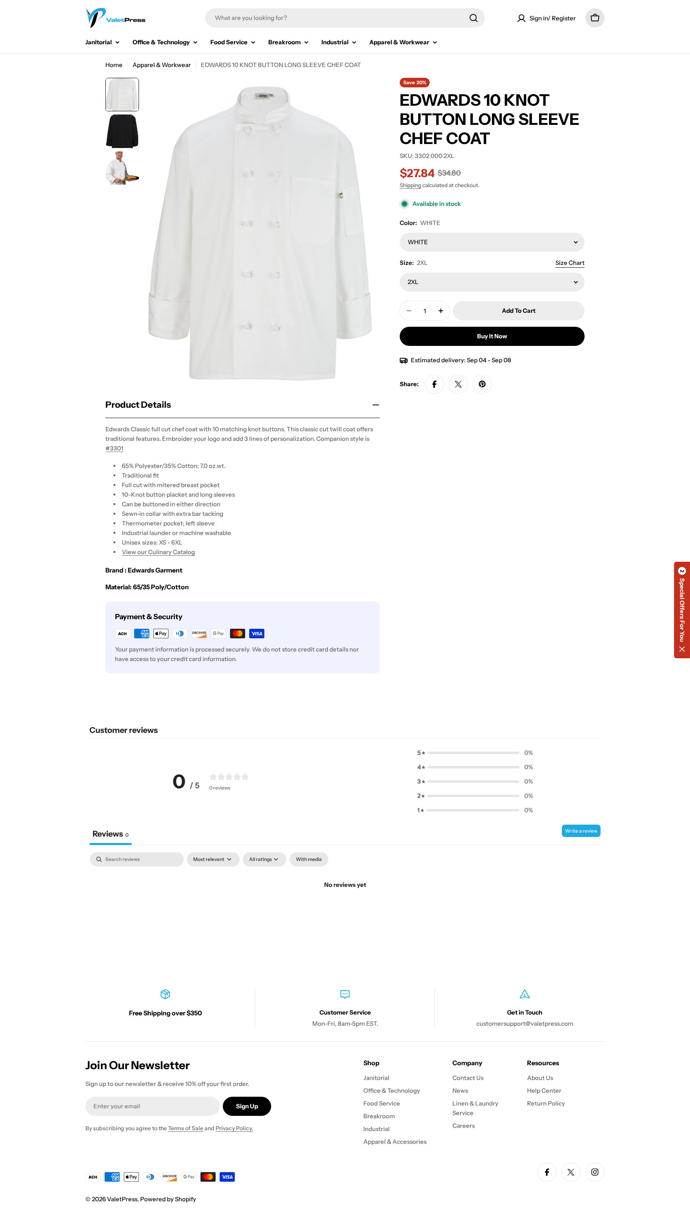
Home (114, 65)
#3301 (114, 448)
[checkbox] (308, 859)
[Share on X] (458, 384)
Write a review (581, 831)
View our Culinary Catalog (158, 552)
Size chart (570, 263)
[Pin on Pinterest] (482, 384)
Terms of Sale (185, 1128)
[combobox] (345, 18)
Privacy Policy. (234, 1128)
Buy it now (492, 336)
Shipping (410, 185)
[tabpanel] (345, 912)
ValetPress (122, 1199)
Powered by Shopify (168, 1199)
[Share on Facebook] (434, 384)
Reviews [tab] (111, 834)
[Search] (473, 18)
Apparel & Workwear (162, 65)
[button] (475, 753)
